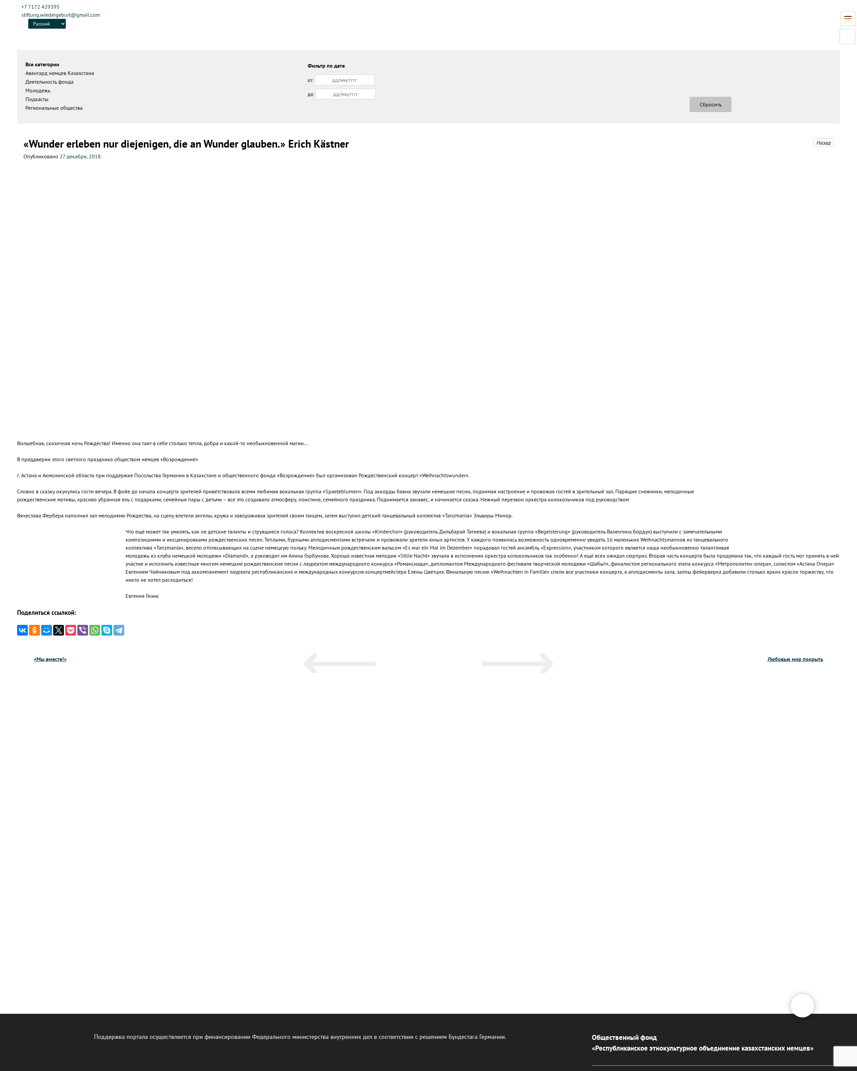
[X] (58, 630)
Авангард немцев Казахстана (59, 73)
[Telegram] (118, 630)
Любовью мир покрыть (795, 659)
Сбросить (710, 104)
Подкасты (37, 99)
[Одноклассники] (34, 630)
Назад (823, 142)
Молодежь (37, 90)
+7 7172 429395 (40, 6)
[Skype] (106, 630)
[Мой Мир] (46, 630)
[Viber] (82, 630)
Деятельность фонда (49, 81)
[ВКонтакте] (22, 630)
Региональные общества (54, 107)
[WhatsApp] (94, 630)
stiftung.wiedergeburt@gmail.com (60, 14)
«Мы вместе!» (50, 659)
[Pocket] (70, 630)
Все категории (42, 64)
